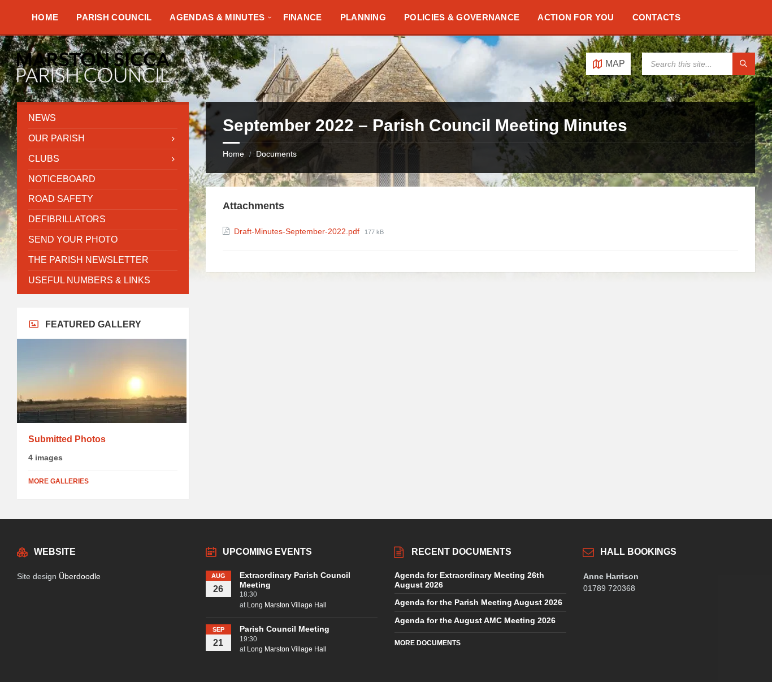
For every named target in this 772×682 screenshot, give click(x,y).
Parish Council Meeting (284, 628)
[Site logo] (93, 79)
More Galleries (58, 481)
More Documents (427, 643)
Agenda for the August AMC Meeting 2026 (475, 620)
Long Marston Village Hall (287, 605)
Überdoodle (80, 576)
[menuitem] (45, 17)
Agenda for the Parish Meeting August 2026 (478, 602)
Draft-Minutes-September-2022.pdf (298, 231)
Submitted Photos (67, 439)
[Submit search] (743, 64)
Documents (276, 153)
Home (233, 153)
